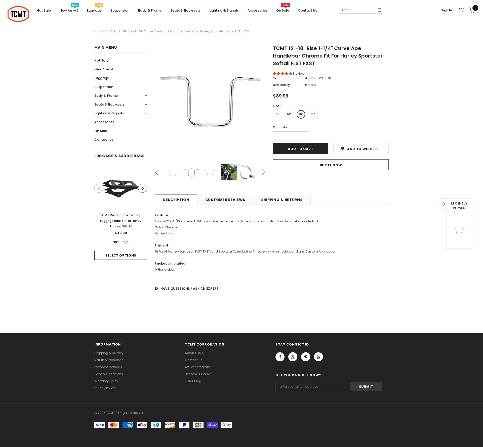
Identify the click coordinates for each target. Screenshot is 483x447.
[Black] (116, 242)
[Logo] (18, 14)
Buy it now (331, 165)
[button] (283, 73)
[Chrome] (125, 242)
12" (277, 114)
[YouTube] (318, 356)
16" (301, 114)
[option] (121, 214)
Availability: (282, 85)
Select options (120, 255)
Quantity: (280, 127)
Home (98, 31)
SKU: (276, 78)
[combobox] (357, 10)
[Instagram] (292, 356)
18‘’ (313, 114)
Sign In (446, 10)
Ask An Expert (206, 288)
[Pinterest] (305, 356)
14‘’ (289, 114)
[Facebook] (280, 356)
